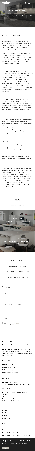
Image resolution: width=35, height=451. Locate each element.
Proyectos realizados (10, 372)
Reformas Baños (8, 364)
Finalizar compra (8, 413)
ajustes (26, 445)
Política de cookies (9, 430)
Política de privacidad (10, 432)
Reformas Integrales (9, 370)
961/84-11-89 (15, 401)
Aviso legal (6, 427)
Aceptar (5, 448)
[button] (32, 3)
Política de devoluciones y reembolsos (16, 435)
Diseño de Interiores (17, 11)
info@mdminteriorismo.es (16, 399)
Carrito (4, 415)
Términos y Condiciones (16, 323)
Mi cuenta (5, 410)
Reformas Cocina (8, 367)
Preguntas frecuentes (10, 418)
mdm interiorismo (18, 20)
